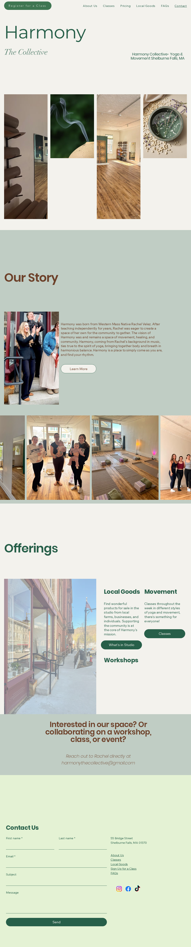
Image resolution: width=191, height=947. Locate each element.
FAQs (114, 873)
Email (10, 856)
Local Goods (119, 864)
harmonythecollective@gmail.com (98, 763)
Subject (11, 874)
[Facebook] (128, 888)
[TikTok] (137, 888)
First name (14, 838)
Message (12, 892)
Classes (116, 859)
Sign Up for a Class (124, 868)
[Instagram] (119, 888)
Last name (67, 838)
